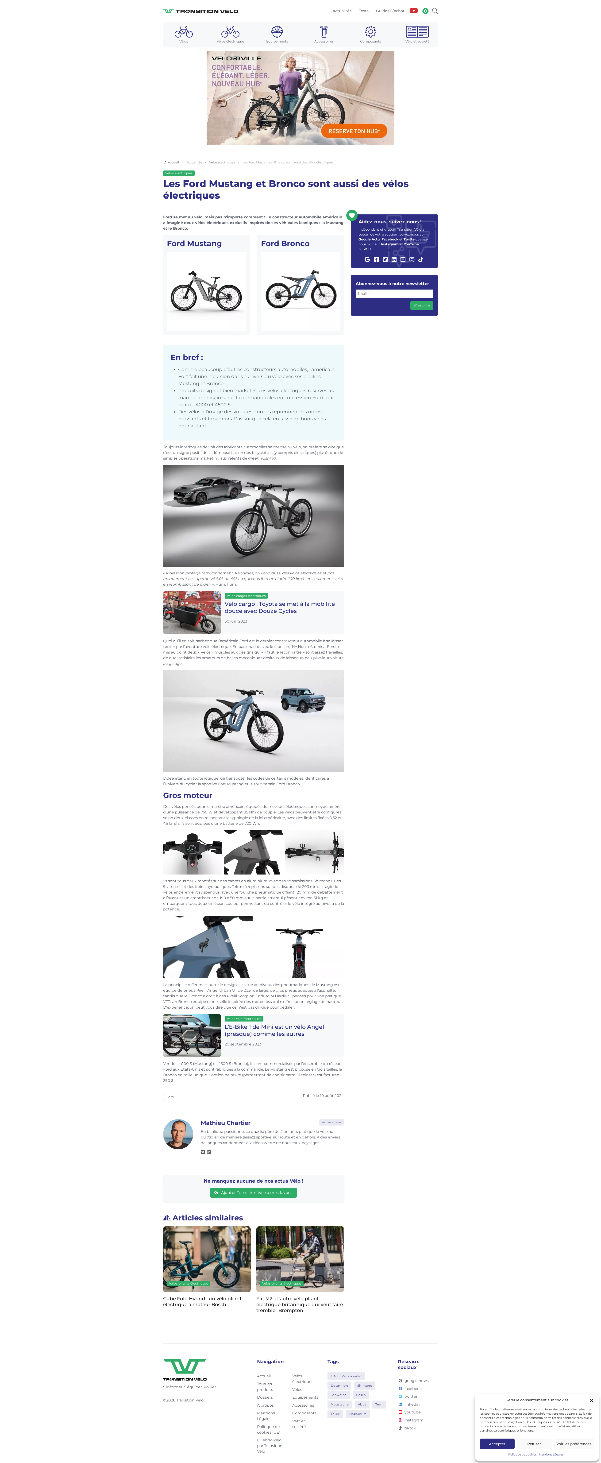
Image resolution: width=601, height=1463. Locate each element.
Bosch (361, 1395)
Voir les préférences (573, 1444)
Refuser (534, 1444)
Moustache (340, 1404)
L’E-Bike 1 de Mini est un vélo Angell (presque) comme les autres (275, 1030)
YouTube (411, 244)
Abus (362, 1404)
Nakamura (358, 1414)
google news (417, 1380)
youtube (413, 1412)
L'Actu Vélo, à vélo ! (346, 1376)
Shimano (364, 1385)
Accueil (173, 162)
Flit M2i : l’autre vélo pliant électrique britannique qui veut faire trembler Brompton (206, 1304)
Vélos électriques (222, 162)
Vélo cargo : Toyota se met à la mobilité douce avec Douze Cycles (280, 608)
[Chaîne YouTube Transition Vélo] (414, 11)
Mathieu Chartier (225, 1122)
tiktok (410, 1428)
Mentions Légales (551, 1454)
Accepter (497, 1444)
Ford (170, 1097)
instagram (414, 1420)
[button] (591, 1400)
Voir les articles (332, 1122)
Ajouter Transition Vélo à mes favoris (256, 1192)
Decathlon (339, 1385)
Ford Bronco (285, 243)
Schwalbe (339, 1395)
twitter (411, 1396)
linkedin (412, 1404)
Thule (335, 1414)
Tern (378, 1404)
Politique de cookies (522, 1454)
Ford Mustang (194, 243)
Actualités (194, 162)
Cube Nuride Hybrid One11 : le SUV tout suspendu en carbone (296, 1301)
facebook (413, 1388)
